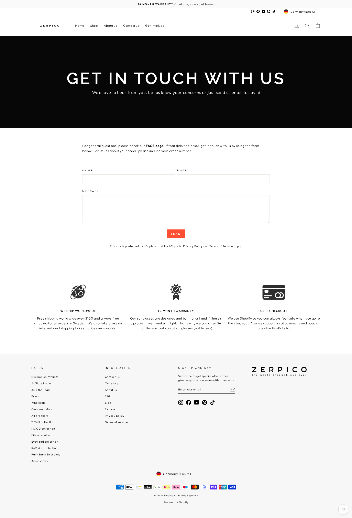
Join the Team (41, 390)
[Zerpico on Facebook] (188, 402)
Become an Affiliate (44, 377)
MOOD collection (43, 428)
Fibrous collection (43, 435)
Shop (94, 26)
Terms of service (116, 422)
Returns (110, 409)
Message (91, 191)
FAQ (108, 396)
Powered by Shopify (176, 502)
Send (176, 233)
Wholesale (38, 402)
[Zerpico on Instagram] (180, 402)
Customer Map (41, 409)
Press (35, 396)
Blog (108, 402)
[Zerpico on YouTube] (196, 402)
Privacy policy (114, 416)
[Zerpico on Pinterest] (204, 402)
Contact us (131, 26)
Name (87, 170)
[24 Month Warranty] (176, 292)
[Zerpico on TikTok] (212, 402)
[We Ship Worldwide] (78, 292)
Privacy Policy (193, 246)
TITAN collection (42, 422)
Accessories (39, 461)
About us (110, 26)
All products (39, 416)
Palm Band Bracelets (45, 454)
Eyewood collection (44, 441)
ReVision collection (44, 448)
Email (183, 170)
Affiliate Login (41, 383)
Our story (111, 383)
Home (79, 26)
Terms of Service (221, 246)
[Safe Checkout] (274, 292)
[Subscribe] (232, 389)
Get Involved (155, 26)
